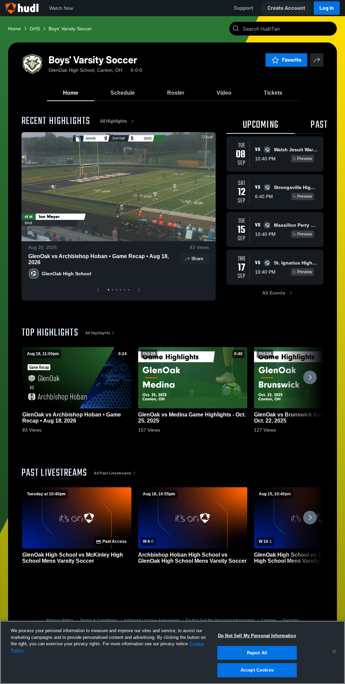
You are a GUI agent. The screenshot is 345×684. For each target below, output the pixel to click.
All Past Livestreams (112, 473)
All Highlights (113, 121)
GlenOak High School (66, 273)
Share (197, 258)
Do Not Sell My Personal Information (257, 635)
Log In (326, 7)
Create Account (286, 7)
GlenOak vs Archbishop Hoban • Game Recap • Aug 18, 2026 (98, 259)
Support (243, 7)
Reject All (257, 652)
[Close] (334, 651)
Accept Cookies (257, 670)
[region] (172, 652)
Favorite (292, 59)
